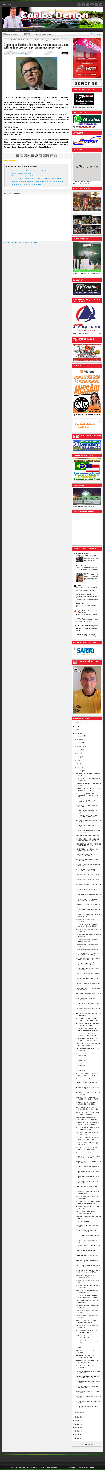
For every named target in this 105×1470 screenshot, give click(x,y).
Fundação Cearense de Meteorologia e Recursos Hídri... (87, 1143)
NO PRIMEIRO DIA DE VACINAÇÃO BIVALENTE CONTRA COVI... (87, 816)
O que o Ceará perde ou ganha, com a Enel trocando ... (87, 1172)
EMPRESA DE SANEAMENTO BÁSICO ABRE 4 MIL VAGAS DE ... (88, 1044)
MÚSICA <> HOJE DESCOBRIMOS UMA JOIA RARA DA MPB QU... (87, 1321)
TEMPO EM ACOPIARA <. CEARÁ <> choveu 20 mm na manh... (87, 1356)
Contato (45, 30)
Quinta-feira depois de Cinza (84, 1153)
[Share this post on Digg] (25, 156)
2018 (76, 1431)
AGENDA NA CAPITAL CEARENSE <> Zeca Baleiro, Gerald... (88, 1331)
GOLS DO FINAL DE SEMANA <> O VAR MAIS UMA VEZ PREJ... (87, 900)
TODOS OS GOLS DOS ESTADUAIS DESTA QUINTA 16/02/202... (87, 1361)
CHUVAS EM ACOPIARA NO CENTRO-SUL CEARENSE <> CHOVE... (88, 1074)
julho (78, 753)
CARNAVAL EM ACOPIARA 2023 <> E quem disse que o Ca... (87, 1133)
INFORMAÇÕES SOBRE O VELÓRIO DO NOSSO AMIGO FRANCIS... (87, 839)
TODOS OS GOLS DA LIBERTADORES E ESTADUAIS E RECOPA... (88, 1202)
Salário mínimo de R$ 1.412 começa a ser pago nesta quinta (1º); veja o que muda (37, 181)
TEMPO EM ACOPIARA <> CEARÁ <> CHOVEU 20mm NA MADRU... (88, 1271)
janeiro (79, 1412)
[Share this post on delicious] (36, 156)
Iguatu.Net (79, 618)
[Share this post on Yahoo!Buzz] (48, 156)
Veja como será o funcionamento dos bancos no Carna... (87, 1261)
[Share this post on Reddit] (29, 156)
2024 (76, 730)
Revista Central (81, 566)
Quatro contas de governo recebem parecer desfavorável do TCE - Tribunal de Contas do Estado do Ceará (87, 628)
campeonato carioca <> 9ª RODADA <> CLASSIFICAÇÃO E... (88, 989)
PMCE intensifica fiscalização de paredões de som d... (86, 1336)
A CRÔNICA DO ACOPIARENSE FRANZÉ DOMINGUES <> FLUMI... (87, 1098)
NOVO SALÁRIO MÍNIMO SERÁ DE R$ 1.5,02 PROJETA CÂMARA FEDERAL (37, 179)
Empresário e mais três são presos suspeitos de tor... (86, 1059)
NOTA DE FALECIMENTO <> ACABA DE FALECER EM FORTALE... (88, 844)
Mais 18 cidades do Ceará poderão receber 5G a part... (86, 999)
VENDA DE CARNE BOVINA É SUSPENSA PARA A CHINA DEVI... (87, 1118)
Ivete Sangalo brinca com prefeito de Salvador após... (87, 1301)
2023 (76, 733)
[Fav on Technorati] (44, 156)
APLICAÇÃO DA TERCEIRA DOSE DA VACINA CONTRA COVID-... (87, 1128)
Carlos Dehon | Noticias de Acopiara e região (23, 1467)
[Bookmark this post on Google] (32, 156)
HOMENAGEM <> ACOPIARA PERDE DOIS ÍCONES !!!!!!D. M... (87, 849)
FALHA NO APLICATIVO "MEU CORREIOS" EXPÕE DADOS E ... (87, 1108)
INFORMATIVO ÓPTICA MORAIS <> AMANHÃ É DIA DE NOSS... (87, 1103)
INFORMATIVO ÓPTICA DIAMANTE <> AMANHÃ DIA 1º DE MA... (88, 789)
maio (78, 760)
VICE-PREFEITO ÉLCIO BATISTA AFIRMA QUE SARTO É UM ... (86, 869)
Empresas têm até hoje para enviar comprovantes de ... (86, 811)
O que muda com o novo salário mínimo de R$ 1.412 (28, 184)
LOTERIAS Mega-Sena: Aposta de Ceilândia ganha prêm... (86, 940)
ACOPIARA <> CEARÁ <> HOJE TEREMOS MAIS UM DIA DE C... (87, 1019)
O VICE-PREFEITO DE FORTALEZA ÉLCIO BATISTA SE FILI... (87, 801)
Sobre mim (32, 30)
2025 (76, 726)
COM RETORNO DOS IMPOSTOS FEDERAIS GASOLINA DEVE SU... (87, 1039)
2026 (76, 723)
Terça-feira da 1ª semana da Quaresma (87, 835)
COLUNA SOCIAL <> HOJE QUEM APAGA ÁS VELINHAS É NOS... (86, 925)
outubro (79, 743)
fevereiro (79, 771)
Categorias (19, 30)
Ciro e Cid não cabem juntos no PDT (87, 949)
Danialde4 (55, 1467)
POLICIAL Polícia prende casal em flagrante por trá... (86, 1241)
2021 (76, 1420)
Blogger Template (45, 1467)
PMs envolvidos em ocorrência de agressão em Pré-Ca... (86, 1231)
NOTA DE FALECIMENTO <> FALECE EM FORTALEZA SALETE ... (87, 854)
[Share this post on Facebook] (17, 156)
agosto (79, 750)
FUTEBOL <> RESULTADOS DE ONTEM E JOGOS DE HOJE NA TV (88, 1029)
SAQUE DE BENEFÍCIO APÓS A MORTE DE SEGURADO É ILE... (87, 964)
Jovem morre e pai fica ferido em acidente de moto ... (86, 1251)
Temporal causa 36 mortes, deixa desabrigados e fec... (86, 1276)
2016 (76, 1438)
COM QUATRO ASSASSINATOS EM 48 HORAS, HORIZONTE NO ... (88, 959)
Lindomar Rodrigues (82, 573)
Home (7, 40)
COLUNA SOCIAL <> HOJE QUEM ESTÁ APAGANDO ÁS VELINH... (87, 1296)
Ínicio (7, 30)
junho (78, 757)
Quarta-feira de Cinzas (83, 1221)
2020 (76, 1424)
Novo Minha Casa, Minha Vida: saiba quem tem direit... (87, 1366)
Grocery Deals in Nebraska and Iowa (86, 614)
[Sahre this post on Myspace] (51, 156)
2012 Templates (90, 1467)
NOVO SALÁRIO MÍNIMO (18, 40)
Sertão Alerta (80, 603)
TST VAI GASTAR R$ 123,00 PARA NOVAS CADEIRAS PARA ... (87, 1148)
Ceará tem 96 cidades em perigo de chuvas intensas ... (86, 1083)
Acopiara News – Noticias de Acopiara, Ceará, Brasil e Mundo (86, 595)
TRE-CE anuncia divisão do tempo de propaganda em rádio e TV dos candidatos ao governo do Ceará (86, 589)
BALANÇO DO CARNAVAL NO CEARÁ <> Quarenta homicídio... (88, 1024)
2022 (76, 1417)
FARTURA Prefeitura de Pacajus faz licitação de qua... (87, 1386)
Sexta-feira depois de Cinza (84, 1079)
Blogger (91, 1444)
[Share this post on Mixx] (40, 156)
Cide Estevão (80, 585)
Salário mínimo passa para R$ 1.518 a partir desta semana (29, 176)
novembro (80, 739)
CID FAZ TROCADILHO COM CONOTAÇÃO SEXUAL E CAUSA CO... (87, 795)
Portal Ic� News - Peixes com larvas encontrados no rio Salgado (87, 635)
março (79, 767)
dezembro (80, 736)
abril (78, 764)
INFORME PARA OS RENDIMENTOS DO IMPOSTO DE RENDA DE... (87, 1123)
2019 (76, 1427)
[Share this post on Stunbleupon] (21, 156)
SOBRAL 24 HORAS (82, 553)
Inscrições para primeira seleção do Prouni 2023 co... (86, 806)
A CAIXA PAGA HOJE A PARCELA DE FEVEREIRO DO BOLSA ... (87, 1113)
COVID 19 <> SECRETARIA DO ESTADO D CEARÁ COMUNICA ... (87, 1034)
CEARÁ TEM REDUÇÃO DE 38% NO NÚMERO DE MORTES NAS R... (87, 1138)
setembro (80, 746)
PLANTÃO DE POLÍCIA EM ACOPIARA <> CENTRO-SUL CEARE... (88, 1376)
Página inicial (7, 4)
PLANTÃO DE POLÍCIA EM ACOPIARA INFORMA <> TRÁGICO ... (88, 1157)
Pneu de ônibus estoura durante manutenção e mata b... (85, 1212)
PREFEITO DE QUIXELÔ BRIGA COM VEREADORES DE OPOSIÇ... (88, 954)
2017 (76, 1434)
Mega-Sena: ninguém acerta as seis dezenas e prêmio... (87, 1291)
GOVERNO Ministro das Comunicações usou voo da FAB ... (88, 779)
